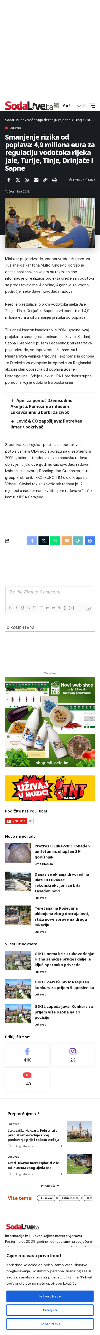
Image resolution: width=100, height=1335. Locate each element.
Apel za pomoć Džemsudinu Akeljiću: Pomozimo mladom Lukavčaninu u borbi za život (42, 406)
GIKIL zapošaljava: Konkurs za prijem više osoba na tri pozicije (64, 1012)
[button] (56, 105)
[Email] (36, 180)
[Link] (59, 608)
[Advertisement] (50, 50)
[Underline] (22, 608)
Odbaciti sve (49, 1324)
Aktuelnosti (70, 1198)
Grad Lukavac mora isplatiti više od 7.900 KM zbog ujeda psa (33, 1165)
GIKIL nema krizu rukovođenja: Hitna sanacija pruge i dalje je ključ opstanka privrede (64, 959)
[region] (50, 1291)
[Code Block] (53, 608)
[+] (71, 608)
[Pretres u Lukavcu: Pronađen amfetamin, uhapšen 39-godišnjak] (18, 853)
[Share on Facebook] (8, 180)
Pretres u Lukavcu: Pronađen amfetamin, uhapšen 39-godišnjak (62, 851)
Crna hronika (44, 864)
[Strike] (28, 608)
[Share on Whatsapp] (27, 180)
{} (65, 608)
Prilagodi (50, 1310)
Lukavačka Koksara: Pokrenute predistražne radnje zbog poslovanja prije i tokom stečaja (33, 1135)
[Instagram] (73, 1055)
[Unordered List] (41, 608)
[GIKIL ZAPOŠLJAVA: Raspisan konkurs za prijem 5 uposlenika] (18, 989)
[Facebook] (27, 1055)
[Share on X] (18, 180)
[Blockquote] (47, 608)
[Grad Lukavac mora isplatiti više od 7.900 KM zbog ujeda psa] (79, 1164)
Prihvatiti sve (50, 1296)
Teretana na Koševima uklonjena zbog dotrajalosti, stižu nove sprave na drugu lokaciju (62, 916)
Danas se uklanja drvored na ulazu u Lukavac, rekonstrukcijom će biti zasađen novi (62, 882)
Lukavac (16, 127)
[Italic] (16, 608)
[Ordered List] (35, 608)
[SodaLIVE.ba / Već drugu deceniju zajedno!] (29, 105)
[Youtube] (27, 1079)
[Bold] (10, 608)
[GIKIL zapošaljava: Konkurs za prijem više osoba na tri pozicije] (18, 1013)
